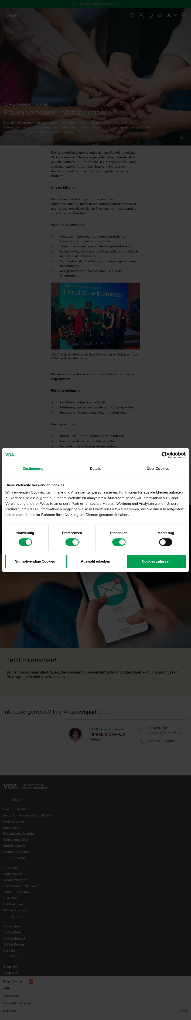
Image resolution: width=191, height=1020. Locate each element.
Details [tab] (95, 468)
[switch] (72, 542)
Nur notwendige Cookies (35, 561)
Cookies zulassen (156, 561)
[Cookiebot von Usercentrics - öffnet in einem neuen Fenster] (165, 455)
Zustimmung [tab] (33, 468)
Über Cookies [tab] (158, 468)
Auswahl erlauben (95, 561)
